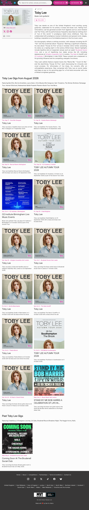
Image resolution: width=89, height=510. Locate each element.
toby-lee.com (10, 28)
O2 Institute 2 (39, 56)
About (24, 474)
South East (20, 487)
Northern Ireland (70, 485)
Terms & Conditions (55, 474)
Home (18, 474)
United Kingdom (9, 485)
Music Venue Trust (40, 495)
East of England (32, 485)
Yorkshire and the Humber (62, 487)
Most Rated (51, 495)
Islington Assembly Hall (54, 54)
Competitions (33, 474)
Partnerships (43, 474)
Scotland (80, 485)
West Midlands (46, 487)
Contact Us (67, 474)
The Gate (73, 54)
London (42, 485)
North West (59, 485)
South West (30, 487)
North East (50, 485)
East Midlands (21, 485)
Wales (38, 487)
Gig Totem (6, 2)
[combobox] (17, 36)
